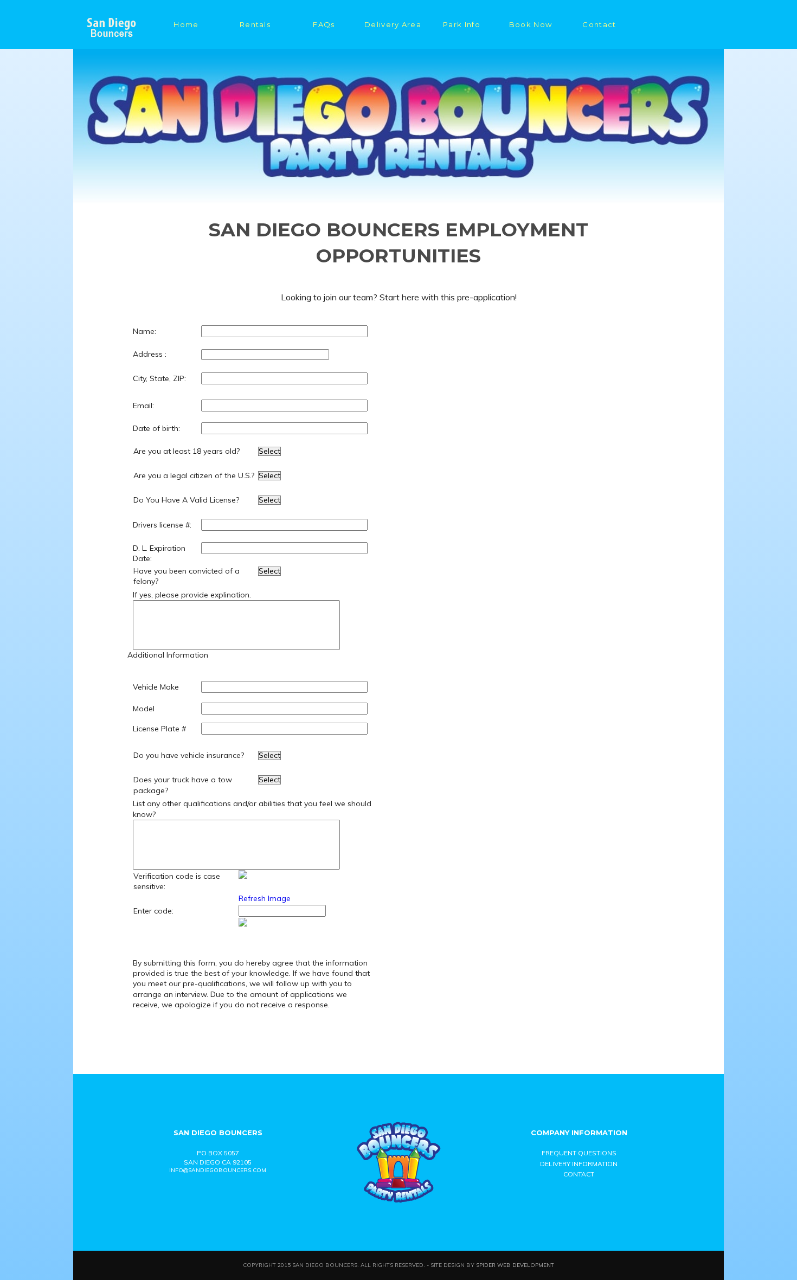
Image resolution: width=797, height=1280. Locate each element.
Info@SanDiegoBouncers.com (217, 1170)
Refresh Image (265, 898)
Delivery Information (579, 1164)
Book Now (530, 24)
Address (148, 354)
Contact (599, 24)
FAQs (324, 24)
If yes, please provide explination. (192, 595)
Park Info (461, 24)
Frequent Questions (579, 1153)
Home (185, 24)
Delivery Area (392, 24)
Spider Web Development (515, 1265)
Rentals (255, 24)
